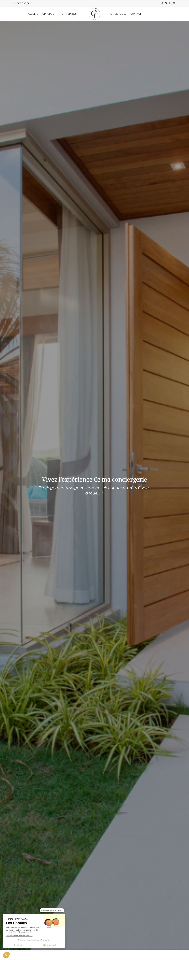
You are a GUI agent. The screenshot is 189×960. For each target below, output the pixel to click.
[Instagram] (174, 4)
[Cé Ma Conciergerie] (94, 14)
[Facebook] (162, 4)
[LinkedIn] (170, 4)
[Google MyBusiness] (166, 4)
